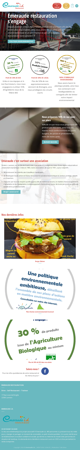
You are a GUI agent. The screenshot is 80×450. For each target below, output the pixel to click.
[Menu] (76, 5)
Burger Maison (40, 261)
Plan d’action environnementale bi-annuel (40, 312)
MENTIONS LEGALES (43, 447)
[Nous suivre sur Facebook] (45, 371)
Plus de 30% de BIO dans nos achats (40, 362)
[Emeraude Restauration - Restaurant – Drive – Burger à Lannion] (13, 6)
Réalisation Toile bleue (59, 447)
